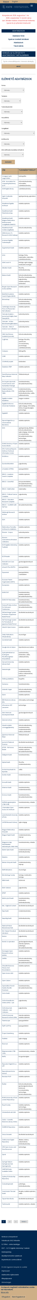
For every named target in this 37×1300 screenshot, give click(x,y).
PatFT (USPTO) (6, 1026)
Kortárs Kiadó (6, 775)
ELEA (3, 519)
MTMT (4, 893)
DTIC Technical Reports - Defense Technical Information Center (9, 451)
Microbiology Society (8, 875)
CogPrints (5, 339)
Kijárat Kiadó (6, 762)
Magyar (6, 1)
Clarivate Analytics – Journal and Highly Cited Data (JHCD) (9, 316)
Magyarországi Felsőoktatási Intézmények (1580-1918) (9, 844)
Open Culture (6, 980)
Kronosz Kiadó (6, 795)
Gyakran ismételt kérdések (18, 39)
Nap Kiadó (5, 911)
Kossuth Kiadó (6, 782)
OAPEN (4, 958)
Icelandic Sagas (7, 689)
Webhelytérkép (6, 1252)
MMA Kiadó (5, 880)
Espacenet (5, 572)
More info (5, 1292)
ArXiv (3, 255)
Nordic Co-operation (8, 942)
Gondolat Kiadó (7, 640)
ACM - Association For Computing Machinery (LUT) (9, 183)
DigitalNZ (5, 413)
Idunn (4, 695)
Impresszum (6, 1271)
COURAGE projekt (7, 361)
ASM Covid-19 (6, 262)
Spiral (4, 1154)
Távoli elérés (18, 46)
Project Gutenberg (8, 1033)
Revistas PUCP (6, 1076)
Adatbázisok (18, 42)
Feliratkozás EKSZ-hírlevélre (11, 1240)
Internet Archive (7, 720)
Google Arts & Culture (9, 647)
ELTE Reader (6, 556)
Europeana (5, 585)
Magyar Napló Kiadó (8, 835)
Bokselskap (5, 299)
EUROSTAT (5, 592)
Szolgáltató (5, 128)
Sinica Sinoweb (7, 1134)
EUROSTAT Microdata (8, 600)
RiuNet (4, 1084)
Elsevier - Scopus (7, 532)
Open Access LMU (7, 973)
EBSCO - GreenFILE (8, 482)
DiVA (3, 428)
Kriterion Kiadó (6, 787)
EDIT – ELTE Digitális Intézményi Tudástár (16, 1248)
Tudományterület (7, 107)
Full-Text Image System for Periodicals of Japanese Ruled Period (9, 622)
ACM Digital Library (8, 189)
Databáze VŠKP (7, 367)
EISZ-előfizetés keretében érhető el (13, 150)
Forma (3, 85)
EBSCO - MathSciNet (8, 489)
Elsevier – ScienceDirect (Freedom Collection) (9, 540)
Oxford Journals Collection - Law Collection (7, 1010)
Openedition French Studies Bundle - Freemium (8, 988)
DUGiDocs (5, 456)
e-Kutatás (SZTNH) (7, 469)
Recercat (5, 1044)
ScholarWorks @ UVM (9, 1112)
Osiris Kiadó (6, 993)
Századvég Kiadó (7, 1184)
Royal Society (6, 1105)
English (15, 1)
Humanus (5, 684)
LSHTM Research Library (9, 822)
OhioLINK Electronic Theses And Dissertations (8, 968)
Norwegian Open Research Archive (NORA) (7, 953)
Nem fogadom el (18, 1297)
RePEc (4, 1056)
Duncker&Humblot (8, 464)
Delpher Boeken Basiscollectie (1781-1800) (8, 391)
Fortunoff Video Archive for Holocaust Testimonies (9, 607)
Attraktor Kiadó (7, 268)
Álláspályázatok (7, 1278)
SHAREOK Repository (8, 1127)
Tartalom (4, 96)
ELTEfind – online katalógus (11, 1244)
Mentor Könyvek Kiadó (9, 862)
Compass (5, 351)
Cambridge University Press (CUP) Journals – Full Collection (9, 309)
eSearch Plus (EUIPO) (8, 567)
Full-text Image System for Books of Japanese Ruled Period (9, 614)
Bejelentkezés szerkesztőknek (11, 1260)
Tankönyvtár (6, 1204)
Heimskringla (6, 669)
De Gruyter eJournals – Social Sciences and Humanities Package (9, 384)
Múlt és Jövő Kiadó (8, 898)
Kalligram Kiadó (7, 755)
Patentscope (6, 1020)
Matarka (4, 857)
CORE (4, 356)
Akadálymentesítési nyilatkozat (12, 1256)
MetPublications (7, 870)
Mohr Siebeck (6, 888)
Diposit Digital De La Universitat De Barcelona (8, 423)
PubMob (4, 1038)
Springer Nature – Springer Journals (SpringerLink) (7, 1164)
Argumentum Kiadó (8, 248)
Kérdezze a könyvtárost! (10, 1237)
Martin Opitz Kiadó (8, 850)
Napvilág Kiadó (7, 918)
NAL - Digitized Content (9, 906)
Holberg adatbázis (8, 679)
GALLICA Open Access (9, 627)
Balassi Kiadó (6, 275)
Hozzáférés (5, 118)
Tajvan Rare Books (8, 1199)
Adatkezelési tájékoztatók (10, 1275)
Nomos (4, 936)
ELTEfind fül (5, 139)
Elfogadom (6, 1297)
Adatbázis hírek (18, 36)
